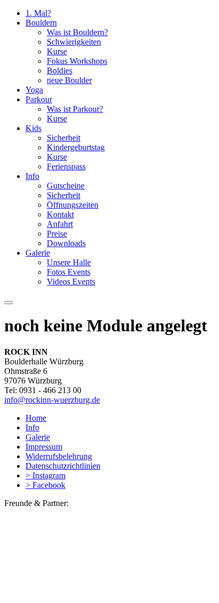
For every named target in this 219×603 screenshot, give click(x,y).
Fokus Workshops (77, 61)
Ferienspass (66, 166)
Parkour (39, 99)
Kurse (57, 51)
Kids (33, 128)
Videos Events (71, 281)
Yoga (34, 89)
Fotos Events (68, 271)
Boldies (59, 70)
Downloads (66, 243)
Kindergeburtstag (76, 147)
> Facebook (45, 485)
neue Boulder (69, 80)
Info (32, 176)
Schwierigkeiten (74, 41)
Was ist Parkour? (75, 108)
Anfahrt (60, 224)
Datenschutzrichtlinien (63, 465)
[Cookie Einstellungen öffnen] (84, 593)
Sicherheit (63, 137)
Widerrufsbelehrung (59, 456)
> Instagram (45, 475)
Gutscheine (66, 185)
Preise (57, 233)
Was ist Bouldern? (77, 32)
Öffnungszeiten (72, 204)
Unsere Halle (69, 262)
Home (36, 417)
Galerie (38, 252)
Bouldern (41, 22)
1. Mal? (38, 13)
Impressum (44, 446)
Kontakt (60, 214)
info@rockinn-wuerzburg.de (52, 399)
